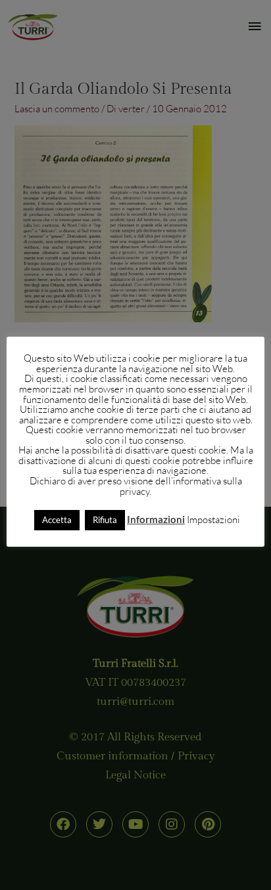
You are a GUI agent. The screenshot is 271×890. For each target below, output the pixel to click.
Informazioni (156, 519)
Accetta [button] (57, 520)
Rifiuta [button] (105, 520)
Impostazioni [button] (213, 519)
